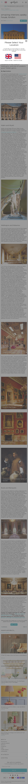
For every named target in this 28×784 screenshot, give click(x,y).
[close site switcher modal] (26, 41)
